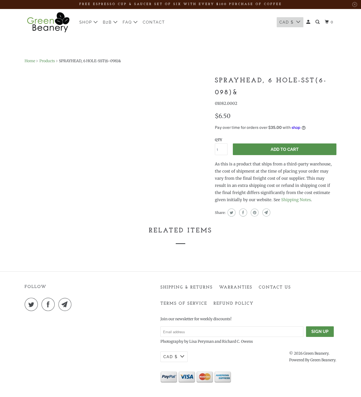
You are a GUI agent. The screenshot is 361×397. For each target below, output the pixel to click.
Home (30, 60)
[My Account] (309, 22)
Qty (218, 140)
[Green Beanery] (48, 22)
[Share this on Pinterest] (254, 212)
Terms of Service (183, 303)
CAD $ (286, 22)
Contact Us (275, 287)
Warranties (235, 287)
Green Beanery (315, 353)
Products (47, 60)
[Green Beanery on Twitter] (32, 304)
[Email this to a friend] (265, 212)
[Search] (318, 22)
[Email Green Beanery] (66, 304)
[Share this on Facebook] (242, 212)
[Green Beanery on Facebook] (49, 304)
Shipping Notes (296, 199)
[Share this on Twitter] (230, 212)
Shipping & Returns (186, 287)
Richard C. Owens (237, 341)
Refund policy (234, 303)
